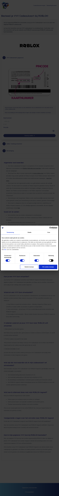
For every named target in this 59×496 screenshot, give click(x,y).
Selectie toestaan (29, 267)
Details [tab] (29, 232)
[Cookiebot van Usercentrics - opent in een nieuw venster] (50, 228)
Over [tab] (48, 232)
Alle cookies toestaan (48, 267)
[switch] (22, 260)
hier (5, 249)
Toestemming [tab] (10, 232)
